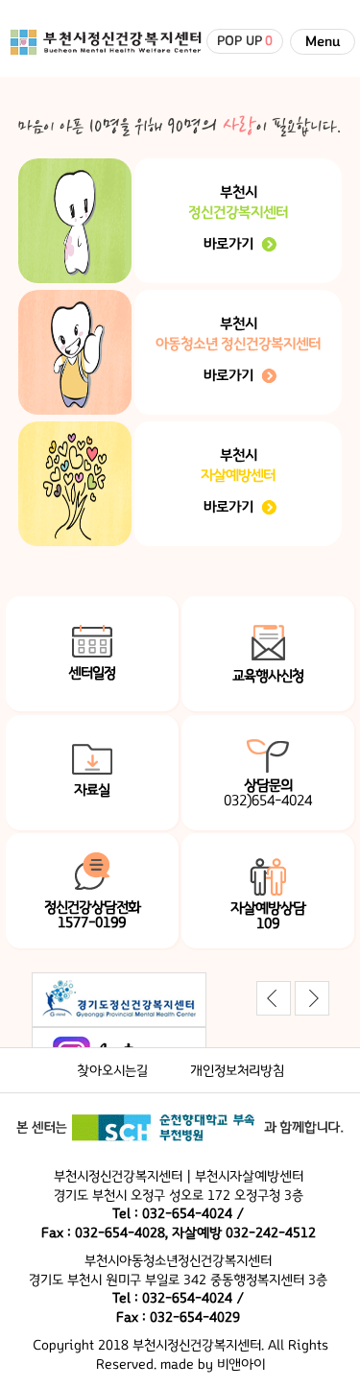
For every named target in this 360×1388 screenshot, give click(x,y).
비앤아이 (241, 1364)
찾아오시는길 (112, 1071)
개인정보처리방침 (237, 1071)
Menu (322, 42)
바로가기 (228, 243)
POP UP (245, 41)
